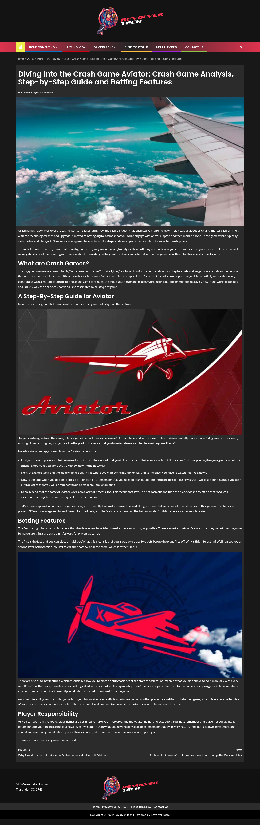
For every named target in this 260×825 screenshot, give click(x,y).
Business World (136, 47)
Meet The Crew (166, 47)
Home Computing (42, 47)
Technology (76, 47)
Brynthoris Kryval (30, 92)
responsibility (223, 721)
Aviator (75, 451)
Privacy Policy (111, 806)
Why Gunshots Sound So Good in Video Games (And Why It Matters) (63, 752)
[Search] (240, 47)
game (63, 528)
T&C (125, 806)
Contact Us (194, 47)
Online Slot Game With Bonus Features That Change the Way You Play (196, 752)
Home (96, 806)
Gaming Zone (103, 47)
